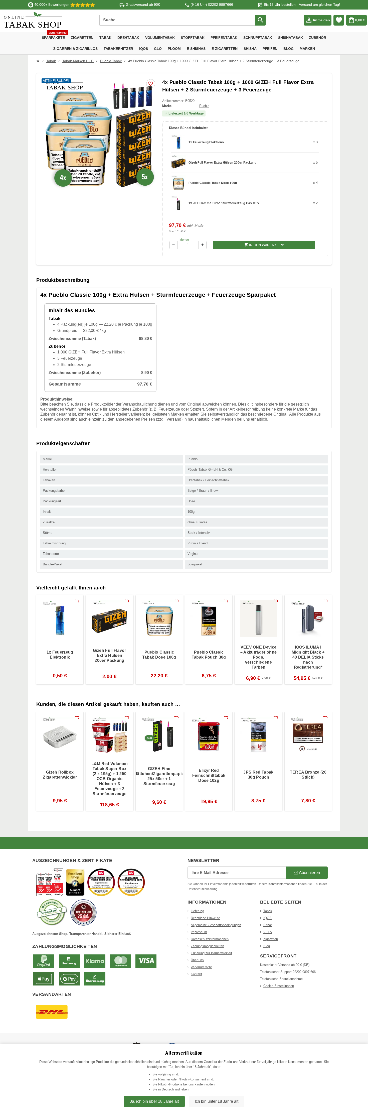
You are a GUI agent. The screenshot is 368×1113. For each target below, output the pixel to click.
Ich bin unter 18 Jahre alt (216, 1101)
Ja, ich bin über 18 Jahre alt (154, 1101)
